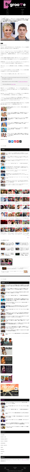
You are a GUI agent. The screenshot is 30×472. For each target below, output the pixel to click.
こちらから (25, 459)
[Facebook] (9, 141)
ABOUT (22, 469)
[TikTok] (20, 141)
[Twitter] (12, 141)
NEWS (2, 43)
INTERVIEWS (15, 467)
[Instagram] (15, 141)
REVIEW (25, 468)
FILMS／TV (24, 467)
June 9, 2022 (13, 84)
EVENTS (15, 468)
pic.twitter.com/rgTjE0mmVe (22, 81)
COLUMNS (7, 469)
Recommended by (26, 235)
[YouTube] (18, 141)
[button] (28, 145)
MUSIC (5, 468)
